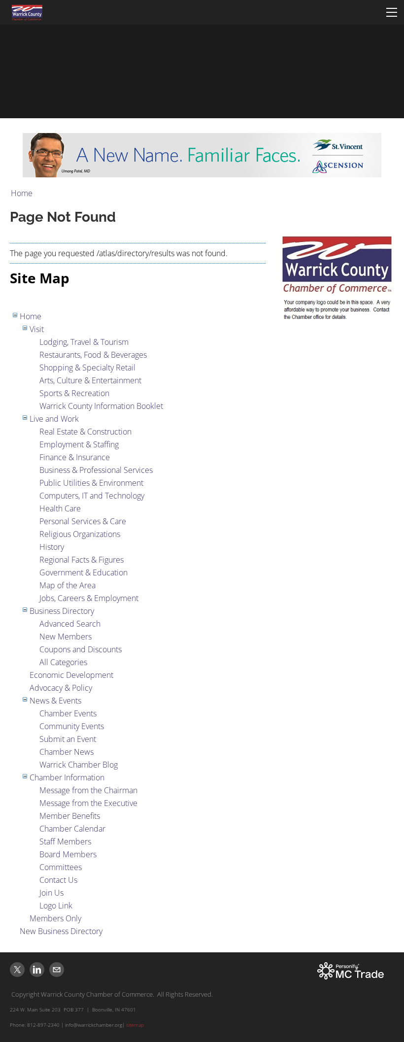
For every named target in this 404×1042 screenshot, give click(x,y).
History (51, 546)
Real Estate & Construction (85, 431)
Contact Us (58, 879)
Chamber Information (67, 777)
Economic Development (71, 675)
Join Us (51, 892)
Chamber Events (68, 713)
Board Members (68, 854)
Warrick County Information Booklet (101, 406)
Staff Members (65, 841)
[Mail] (56, 969)
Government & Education (83, 572)
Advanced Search (70, 623)
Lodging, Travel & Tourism (84, 341)
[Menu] (391, 12)
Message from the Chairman (88, 790)
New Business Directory (61, 931)
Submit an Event (67, 739)
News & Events (55, 700)
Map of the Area (67, 585)
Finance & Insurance (74, 457)
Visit (37, 329)
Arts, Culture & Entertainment (90, 380)
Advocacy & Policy (61, 687)
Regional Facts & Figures (81, 559)
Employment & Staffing (79, 444)
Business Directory (62, 610)
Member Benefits (69, 815)
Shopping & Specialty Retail (87, 367)
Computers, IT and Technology (91, 495)
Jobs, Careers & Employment (88, 598)
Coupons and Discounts (80, 649)
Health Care (60, 508)
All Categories (63, 662)
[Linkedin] (37, 969)
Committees (60, 867)
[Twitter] (17, 969)
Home (22, 193)
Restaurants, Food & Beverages (93, 354)
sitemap (135, 1024)
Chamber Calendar (72, 828)
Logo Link (55, 905)
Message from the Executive (88, 803)
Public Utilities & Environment (91, 482)
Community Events (71, 726)
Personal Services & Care (82, 521)
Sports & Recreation (74, 393)
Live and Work (54, 418)
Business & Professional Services (96, 470)
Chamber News (66, 751)
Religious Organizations (79, 534)
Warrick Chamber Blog (78, 764)
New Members (65, 636)
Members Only (55, 918)
